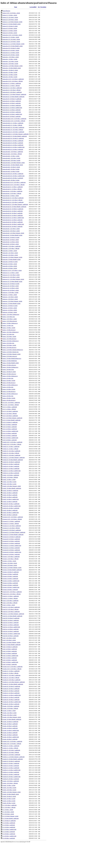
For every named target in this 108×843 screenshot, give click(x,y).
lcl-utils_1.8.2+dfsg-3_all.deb (9, 787)
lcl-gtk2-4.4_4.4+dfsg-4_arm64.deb (11, 473)
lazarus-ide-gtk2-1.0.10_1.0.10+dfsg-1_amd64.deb (14, 118)
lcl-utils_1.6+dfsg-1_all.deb (9, 785)
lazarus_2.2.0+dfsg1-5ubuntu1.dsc (11, 352)
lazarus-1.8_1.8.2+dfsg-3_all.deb (10, 17)
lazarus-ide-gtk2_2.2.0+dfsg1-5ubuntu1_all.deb (14, 162)
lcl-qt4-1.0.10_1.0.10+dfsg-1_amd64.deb (12, 591)
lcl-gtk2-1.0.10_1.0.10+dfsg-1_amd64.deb (12, 442)
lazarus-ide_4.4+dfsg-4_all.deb (10, 266)
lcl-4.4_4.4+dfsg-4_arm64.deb (10, 433)
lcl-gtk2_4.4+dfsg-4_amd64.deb (10, 497)
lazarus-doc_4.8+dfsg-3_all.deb (10, 76)
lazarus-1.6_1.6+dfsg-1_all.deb (10, 15)
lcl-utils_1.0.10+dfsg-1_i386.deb (10, 783)
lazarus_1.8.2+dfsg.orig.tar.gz (9, 338)
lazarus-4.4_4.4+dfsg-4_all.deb (10, 30)
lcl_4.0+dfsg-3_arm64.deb (9, 825)
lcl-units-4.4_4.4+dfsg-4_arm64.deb (11, 697)
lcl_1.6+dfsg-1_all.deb (8, 809)
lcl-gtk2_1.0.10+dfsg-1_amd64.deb (11, 475)
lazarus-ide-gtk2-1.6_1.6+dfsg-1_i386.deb (12, 125)
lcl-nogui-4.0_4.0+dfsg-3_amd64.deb (11, 539)
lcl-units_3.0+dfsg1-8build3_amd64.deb (12, 719)
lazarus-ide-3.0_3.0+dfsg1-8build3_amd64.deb (13, 96)
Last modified (33, 7)
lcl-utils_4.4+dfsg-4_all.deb (9, 800)
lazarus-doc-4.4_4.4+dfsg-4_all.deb (11, 52)
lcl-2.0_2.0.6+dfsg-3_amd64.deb (10, 415)
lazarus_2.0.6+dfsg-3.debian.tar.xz (11, 341)
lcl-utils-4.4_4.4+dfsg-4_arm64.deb (11, 772)
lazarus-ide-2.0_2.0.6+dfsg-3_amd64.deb (12, 92)
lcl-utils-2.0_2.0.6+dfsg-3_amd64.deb (11, 754)
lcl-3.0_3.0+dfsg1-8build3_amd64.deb (11, 420)
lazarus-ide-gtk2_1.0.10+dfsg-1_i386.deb (12, 153)
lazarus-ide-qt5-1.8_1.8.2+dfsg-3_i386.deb (12, 200)
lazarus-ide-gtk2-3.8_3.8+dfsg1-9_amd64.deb (13, 138)
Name (15, 7)
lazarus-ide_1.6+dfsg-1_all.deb (10, 250)
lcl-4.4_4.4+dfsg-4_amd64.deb (10, 429)
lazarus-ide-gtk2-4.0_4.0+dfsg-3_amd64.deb (13, 140)
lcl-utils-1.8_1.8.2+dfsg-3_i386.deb (11, 752)
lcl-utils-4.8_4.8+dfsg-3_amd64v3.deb (11, 776)
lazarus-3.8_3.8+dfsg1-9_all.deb (10, 26)
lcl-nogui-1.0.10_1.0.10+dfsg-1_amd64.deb (13, 517)
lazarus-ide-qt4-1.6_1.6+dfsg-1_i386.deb (12, 189)
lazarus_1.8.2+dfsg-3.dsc (8, 334)
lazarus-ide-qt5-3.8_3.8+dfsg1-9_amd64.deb (13, 209)
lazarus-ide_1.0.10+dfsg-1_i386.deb (11, 248)
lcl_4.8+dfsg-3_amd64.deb (9, 833)
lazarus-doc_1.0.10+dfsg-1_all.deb (11, 57)
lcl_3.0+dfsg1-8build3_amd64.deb (11, 818)
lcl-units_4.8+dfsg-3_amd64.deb (10, 734)
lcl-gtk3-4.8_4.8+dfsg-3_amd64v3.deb (11, 506)
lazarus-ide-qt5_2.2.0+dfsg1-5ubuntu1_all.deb (13, 233)
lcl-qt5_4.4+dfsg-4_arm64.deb (10, 657)
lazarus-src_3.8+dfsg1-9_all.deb (10, 305)
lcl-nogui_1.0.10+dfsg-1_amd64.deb (11, 556)
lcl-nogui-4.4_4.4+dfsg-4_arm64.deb (11, 547)
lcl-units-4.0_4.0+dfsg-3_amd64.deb (11, 688)
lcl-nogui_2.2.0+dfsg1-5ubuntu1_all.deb (12, 567)
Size (39, 7)
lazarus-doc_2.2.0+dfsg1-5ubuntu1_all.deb (12, 65)
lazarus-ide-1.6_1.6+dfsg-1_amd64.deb (12, 83)
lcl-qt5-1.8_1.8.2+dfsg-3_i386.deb (11, 609)
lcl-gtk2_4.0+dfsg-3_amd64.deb (10, 492)
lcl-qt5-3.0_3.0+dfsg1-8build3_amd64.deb (12, 616)
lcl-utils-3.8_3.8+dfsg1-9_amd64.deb (11, 761)
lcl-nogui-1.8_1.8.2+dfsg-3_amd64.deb (12, 525)
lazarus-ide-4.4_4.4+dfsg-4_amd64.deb (12, 105)
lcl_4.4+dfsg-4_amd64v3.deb (9, 829)
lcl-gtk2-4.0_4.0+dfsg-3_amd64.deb (11, 464)
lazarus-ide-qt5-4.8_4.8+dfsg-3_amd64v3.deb (13, 224)
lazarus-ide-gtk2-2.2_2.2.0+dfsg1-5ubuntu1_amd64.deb (16, 134)
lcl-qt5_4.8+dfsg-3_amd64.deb (10, 660)
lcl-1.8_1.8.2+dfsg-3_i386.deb (10, 413)
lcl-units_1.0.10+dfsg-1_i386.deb (10, 708)
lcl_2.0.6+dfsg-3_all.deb (8, 814)
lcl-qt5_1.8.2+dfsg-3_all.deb (9, 638)
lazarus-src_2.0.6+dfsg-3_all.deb (10, 299)
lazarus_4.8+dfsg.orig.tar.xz (9, 400)
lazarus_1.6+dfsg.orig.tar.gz (9, 330)
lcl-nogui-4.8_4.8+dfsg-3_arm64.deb (11, 554)
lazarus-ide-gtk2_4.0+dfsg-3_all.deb (11, 169)
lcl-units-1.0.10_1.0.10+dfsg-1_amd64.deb (12, 666)
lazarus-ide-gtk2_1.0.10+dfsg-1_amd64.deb (13, 151)
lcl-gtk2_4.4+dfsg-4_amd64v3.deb (11, 499)
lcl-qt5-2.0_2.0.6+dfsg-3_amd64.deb (11, 611)
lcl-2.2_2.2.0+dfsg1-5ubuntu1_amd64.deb (12, 418)
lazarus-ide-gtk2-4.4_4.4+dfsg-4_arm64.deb (13, 149)
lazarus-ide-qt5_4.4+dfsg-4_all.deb (11, 242)
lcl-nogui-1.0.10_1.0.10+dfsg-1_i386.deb (12, 519)
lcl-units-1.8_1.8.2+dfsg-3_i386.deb (11, 677)
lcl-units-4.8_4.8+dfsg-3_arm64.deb (11, 704)
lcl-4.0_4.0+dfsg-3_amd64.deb (10, 424)
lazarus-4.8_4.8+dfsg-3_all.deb (10, 32)
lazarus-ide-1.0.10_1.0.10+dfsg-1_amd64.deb (13, 79)
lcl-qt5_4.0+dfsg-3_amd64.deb (10, 649)
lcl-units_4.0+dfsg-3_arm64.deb (10, 726)
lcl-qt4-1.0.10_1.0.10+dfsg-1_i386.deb (12, 594)
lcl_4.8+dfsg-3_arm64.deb (9, 838)
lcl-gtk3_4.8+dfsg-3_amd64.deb (10, 510)
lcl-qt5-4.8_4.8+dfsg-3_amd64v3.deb (11, 633)
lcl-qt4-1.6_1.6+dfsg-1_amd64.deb (11, 596)
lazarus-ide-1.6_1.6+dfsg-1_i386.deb (11, 85)
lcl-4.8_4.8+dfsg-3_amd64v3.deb (10, 437)
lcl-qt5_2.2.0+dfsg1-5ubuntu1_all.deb (11, 642)
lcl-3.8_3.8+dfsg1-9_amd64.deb (10, 422)
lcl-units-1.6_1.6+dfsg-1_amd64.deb (11, 671)
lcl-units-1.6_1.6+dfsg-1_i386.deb (10, 673)
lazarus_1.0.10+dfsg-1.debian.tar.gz (11, 314)
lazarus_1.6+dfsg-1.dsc (8, 325)
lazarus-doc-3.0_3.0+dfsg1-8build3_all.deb (13, 46)
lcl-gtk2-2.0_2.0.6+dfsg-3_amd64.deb (11, 455)
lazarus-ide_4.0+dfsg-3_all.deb (10, 264)
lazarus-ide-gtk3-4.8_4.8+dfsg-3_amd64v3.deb (13, 175)
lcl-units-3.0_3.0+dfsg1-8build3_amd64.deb (13, 684)
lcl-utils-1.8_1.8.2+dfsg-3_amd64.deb (11, 750)
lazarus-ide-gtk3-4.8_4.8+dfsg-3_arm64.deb (13, 178)
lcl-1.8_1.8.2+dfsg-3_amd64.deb (10, 411)
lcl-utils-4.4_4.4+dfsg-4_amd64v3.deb (11, 770)
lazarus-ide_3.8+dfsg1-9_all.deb (10, 261)
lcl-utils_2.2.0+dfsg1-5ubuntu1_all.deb (12, 792)
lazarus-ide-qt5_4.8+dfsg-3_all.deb (11, 244)
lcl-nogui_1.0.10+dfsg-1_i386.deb (10, 558)
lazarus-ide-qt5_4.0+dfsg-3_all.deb (11, 239)
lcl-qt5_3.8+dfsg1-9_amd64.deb (10, 646)
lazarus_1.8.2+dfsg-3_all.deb (9, 336)
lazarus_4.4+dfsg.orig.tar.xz (9, 391)
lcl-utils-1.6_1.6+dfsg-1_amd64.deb (11, 745)
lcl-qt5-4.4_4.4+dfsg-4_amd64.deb (11, 624)
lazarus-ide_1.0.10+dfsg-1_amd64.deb (11, 246)
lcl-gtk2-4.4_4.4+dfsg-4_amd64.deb (11, 468)
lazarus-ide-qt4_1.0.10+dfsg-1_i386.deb (12, 193)
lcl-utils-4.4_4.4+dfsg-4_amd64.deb (11, 767)
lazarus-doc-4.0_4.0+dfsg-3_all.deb (11, 50)
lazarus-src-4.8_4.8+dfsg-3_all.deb (11, 290)
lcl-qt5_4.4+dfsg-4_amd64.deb (10, 653)
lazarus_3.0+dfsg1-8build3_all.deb (11, 363)
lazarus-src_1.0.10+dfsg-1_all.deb (10, 292)
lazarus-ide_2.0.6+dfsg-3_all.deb (10, 255)
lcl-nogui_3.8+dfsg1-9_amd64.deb (11, 572)
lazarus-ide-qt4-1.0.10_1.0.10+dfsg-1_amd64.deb (14, 182)
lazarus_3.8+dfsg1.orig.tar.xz (9, 374)
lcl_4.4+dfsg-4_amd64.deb (9, 827)
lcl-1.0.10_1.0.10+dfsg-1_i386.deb (11, 404)
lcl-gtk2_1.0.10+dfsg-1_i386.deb (10, 477)
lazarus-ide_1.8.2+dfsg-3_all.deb (10, 253)
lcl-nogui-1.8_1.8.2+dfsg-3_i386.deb (11, 528)
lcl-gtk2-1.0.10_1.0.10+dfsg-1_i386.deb (12, 444)
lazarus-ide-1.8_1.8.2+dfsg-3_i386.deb (12, 90)
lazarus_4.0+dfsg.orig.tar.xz (9, 382)
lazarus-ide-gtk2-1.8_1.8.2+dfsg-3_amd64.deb (13, 127)
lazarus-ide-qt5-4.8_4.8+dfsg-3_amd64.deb (13, 222)
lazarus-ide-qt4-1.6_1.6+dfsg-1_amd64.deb (13, 186)
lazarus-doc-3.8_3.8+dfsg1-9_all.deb (11, 48)
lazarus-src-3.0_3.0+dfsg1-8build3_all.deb (12, 281)
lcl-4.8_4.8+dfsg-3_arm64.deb (10, 440)
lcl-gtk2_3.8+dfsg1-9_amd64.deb (10, 490)
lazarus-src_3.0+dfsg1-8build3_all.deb (11, 303)
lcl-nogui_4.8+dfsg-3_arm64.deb (10, 589)
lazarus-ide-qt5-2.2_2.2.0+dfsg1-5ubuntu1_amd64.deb (15, 204)
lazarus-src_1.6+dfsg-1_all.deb (10, 294)
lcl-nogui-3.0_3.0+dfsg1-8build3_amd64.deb (13, 534)
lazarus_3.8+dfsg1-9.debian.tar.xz (10, 367)
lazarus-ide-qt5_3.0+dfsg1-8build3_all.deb (12, 235)
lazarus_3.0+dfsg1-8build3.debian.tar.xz (12, 358)
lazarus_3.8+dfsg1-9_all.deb (9, 371)
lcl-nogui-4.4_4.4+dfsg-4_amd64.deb (11, 543)
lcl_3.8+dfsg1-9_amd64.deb (9, 820)
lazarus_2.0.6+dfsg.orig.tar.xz (9, 347)
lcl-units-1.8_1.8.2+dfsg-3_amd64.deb (11, 675)
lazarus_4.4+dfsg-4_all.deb (9, 389)
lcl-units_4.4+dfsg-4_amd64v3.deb (11, 730)
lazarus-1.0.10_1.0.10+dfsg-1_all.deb (11, 13)
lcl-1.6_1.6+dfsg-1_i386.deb (9, 409)
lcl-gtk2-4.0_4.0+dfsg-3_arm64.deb (11, 466)
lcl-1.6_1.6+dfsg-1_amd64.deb (10, 407)
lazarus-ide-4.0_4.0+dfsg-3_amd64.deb (12, 101)
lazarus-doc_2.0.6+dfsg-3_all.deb (10, 63)
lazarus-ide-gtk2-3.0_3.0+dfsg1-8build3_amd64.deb (15, 136)
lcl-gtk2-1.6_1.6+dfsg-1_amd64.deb (11, 446)
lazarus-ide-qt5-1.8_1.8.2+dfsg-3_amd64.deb (13, 197)
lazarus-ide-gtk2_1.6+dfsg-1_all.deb (11, 156)
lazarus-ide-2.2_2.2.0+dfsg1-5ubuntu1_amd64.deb (14, 94)
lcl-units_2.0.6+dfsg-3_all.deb (9, 715)
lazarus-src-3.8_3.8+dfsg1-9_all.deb (11, 283)
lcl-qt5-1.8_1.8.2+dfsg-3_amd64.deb (11, 607)
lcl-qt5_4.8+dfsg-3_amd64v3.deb (10, 662)
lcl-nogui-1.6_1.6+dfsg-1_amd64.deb (11, 521)
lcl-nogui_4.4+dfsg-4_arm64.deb (10, 583)
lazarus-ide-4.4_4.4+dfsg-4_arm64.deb (12, 109)
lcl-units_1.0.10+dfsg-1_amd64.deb (11, 706)
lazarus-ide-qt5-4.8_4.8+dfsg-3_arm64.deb (12, 226)
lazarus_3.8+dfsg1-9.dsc (8, 369)
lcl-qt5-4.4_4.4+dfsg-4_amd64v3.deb (11, 627)
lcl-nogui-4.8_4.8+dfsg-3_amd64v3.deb (12, 552)
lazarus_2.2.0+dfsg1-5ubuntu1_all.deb (11, 354)
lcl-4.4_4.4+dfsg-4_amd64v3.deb (10, 431)
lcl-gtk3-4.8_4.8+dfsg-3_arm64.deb (11, 508)
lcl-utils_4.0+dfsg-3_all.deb (9, 798)
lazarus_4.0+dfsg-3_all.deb (9, 380)
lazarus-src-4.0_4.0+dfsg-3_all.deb (11, 286)
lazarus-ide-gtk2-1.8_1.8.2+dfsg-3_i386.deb (13, 129)
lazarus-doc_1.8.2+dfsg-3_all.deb (10, 61)
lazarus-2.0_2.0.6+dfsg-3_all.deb (10, 19)
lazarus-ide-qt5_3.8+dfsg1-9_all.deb (11, 237)
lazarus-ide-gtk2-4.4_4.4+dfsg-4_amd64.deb (13, 145)
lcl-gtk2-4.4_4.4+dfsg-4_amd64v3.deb (11, 470)
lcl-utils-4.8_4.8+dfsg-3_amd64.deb (11, 774)
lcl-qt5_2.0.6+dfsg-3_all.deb (9, 640)
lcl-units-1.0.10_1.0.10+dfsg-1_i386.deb (12, 668)
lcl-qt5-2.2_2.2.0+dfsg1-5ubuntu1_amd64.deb (13, 613)
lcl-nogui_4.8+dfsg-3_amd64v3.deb (11, 587)
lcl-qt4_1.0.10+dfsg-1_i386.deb (10, 602)
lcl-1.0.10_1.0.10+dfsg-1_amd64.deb (11, 402)
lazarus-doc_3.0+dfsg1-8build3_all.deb (12, 68)
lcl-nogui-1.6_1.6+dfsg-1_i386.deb (11, 523)
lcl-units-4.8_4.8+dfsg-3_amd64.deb (11, 699)
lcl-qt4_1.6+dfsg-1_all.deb (9, 605)
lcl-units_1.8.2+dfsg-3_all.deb (9, 712)
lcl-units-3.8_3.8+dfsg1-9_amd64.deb (11, 686)
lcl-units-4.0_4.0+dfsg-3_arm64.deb (11, 690)
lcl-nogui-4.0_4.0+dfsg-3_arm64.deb (11, 541)
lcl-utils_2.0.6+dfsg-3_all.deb (9, 789)
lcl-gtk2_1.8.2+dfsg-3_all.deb (9, 481)
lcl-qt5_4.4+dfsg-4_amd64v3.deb (10, 655)
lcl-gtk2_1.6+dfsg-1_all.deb (9, 479)
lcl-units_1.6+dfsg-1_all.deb (9, 710)
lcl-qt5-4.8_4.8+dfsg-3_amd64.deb (11, 631)
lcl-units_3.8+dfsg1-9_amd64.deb (10, 721)
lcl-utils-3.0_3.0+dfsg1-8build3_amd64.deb (13, 759)
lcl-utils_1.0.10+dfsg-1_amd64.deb (11, 781)
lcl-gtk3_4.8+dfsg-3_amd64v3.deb (11, 512)
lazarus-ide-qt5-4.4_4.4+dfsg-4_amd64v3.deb (13, 217)
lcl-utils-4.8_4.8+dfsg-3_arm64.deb (11, 778)
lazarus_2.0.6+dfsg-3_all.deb (9, 345)
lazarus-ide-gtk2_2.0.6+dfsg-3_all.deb (11, 160)
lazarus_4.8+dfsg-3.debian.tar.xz (10, 393)
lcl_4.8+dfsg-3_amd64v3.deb (9, 836)
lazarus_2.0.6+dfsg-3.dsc (8, 343)
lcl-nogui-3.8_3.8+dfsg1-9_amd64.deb (11, 536)
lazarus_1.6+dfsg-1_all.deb (9, 327)
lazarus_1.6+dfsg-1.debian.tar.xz (10, 323)
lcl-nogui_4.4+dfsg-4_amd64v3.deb (11, 580)
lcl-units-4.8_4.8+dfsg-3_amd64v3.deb (12, 701)
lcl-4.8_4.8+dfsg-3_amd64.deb (10, 435)
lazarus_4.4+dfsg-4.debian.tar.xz (10, 385)
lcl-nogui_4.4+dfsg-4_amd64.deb (10, 578)
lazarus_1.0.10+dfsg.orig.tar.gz (10, 321)
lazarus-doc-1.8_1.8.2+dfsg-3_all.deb (11, 39)
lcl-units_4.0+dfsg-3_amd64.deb (10, 723)
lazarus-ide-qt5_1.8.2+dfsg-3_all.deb (11, 228)
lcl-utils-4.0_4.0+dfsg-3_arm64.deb (11, 765)
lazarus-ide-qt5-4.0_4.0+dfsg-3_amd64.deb (13, 211)
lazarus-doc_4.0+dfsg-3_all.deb (10, 72)
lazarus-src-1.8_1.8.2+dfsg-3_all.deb (11, 275)
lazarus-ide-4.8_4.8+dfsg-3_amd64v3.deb (12, 114)
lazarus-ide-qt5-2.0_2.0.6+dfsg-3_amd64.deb (13, 202)
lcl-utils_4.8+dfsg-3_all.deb (9, 803)
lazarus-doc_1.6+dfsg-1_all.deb (10, 59)
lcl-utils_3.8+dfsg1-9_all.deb (9, 796)
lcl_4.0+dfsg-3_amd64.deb (9, 822)
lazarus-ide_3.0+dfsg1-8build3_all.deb (11, 259)
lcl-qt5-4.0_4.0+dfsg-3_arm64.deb (11, 622)
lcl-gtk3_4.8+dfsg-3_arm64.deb (10, 514)
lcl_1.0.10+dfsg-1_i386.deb (9, 807)
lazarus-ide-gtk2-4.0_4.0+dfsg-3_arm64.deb (13, 142)
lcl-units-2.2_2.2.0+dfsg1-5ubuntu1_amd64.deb (14, 682)
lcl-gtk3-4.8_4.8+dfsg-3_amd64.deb (11, 503)
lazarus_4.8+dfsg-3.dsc (8, 396)
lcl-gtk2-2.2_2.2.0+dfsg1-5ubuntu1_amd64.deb (14, 457)
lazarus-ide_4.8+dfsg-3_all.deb (10, 268)
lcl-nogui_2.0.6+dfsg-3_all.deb (10, 565)
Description (43, 7)
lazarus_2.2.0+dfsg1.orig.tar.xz (10, 356)
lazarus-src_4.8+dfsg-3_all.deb (10, 312)
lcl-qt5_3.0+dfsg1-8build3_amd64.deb (11, 644)
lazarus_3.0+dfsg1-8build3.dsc (10, 360)
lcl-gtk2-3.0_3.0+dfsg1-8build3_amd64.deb (13, 459)
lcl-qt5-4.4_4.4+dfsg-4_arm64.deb (11, 629)
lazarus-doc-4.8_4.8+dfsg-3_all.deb (11, 54)
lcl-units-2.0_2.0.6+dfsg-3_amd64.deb (11, 679)
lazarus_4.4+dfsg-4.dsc (8, 387)
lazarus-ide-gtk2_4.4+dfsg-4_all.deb (11, 171)
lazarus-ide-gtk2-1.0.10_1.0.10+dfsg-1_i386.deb (14, 120)
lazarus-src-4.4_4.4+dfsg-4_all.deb (11, 288)
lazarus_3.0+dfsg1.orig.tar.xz (9, 365)
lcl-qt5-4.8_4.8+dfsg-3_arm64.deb (11, 635)
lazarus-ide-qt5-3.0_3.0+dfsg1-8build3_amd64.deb (14, 206)
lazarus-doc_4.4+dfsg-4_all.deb (10, 74)
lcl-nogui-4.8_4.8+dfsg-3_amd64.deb (11, 550)
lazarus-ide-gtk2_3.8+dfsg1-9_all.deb (11, 167)
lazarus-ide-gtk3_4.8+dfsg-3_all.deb (11, 180)
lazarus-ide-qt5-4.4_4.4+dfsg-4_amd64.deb (13, 215)
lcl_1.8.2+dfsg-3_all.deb (8, 811)
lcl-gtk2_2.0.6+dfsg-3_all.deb (9, 484)
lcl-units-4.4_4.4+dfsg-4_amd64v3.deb (12, 695)
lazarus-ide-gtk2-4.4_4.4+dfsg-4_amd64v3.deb (13, 147)
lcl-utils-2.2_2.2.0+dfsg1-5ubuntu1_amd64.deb (13, 756)
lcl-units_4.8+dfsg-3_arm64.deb (10, 739)
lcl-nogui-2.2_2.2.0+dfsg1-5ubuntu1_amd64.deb (14, 532)
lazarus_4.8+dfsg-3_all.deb (9, 398)
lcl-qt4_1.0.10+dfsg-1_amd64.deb (10, 600)
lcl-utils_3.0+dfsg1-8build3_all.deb (11, 794)
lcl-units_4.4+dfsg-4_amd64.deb (10, 728)
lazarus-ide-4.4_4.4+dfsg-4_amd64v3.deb (12, 107)
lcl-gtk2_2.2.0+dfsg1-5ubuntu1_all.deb (12, 486)
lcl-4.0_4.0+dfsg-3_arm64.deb (10, 426)
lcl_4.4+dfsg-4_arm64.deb (9, 831)
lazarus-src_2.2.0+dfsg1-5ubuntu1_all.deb (12, 301)
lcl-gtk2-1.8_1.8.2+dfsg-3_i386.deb (11, 453)
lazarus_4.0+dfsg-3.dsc (8, 378)
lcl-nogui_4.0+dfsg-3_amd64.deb (10, 574)
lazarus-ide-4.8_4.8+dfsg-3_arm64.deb (12, 116)
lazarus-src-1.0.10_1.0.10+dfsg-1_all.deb (12, 270)
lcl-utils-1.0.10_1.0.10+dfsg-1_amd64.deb (12, 741)
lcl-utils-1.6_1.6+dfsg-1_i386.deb (10, 748)
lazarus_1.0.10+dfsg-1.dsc (9, 316)
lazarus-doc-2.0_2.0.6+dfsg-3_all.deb (11, 41)
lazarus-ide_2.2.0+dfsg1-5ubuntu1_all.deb (12, 257)
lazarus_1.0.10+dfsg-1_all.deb (10, 319)
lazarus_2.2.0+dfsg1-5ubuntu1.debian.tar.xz (13, 349)
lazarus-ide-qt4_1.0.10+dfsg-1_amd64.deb (12, 191)
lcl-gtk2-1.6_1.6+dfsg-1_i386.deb (10, 448)
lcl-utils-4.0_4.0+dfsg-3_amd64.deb (11, 763)
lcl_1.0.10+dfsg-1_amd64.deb (10, 805)
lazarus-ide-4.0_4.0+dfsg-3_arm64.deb (12, 103)
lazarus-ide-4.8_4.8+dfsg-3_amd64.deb (12, 112)
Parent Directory (6, 10)
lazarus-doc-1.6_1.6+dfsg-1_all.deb (11, 37)
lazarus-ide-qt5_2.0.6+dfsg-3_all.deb (11, 231)
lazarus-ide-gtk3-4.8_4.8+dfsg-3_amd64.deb (13, 173)
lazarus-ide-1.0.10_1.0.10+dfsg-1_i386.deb (13, 81)
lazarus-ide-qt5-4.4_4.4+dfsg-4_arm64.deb (12, 220)
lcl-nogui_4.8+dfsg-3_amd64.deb (10, 585)
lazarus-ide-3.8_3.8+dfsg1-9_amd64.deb (12, 98)
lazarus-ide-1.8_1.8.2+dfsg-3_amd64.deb (12, 87)
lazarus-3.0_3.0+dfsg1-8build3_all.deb (11, 24)
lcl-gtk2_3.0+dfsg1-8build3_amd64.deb (12, 488)
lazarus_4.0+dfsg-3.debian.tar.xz (10, 376)
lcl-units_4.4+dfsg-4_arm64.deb (10, 732)
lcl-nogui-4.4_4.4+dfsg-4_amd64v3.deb (12, 545)
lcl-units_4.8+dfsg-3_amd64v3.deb (11, 737)
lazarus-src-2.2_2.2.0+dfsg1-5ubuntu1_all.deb (13, 279)
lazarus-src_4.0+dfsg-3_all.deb (10, 308)
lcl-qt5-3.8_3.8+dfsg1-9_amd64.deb (11, 618)
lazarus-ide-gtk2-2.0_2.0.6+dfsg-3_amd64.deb (13, 131)
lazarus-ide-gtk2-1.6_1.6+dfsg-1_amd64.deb (13, 123)
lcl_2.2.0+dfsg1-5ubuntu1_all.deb (10, 816)
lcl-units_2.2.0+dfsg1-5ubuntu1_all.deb (12, 717)
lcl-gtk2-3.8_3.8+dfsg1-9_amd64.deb (11, 462)
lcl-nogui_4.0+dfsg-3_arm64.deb (10, 576)
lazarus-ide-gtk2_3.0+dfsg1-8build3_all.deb (13, 164)
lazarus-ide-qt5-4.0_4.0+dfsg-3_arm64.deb (12, 213)
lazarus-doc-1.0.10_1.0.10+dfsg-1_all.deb (12, 35)
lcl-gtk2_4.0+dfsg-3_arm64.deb (10, 495)
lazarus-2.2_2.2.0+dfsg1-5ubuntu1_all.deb (12, 21)
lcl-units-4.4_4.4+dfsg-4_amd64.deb (11, 693)
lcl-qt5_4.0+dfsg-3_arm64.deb (10, 651)
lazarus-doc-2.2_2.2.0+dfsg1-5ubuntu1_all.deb (13, 43)
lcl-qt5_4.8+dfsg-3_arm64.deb (10, 664)
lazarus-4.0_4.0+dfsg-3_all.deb (10, 28)
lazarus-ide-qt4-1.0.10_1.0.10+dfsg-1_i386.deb (13, 184)
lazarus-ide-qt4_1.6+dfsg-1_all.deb (11, 195)
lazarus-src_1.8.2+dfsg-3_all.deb (10, 297)
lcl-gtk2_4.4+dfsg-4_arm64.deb (10, 501)
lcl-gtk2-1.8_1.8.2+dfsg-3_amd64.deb (11, 451)
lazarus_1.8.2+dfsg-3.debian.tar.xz (11, 332)
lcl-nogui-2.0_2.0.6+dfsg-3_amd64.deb (12, 530)
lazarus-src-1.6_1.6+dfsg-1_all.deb (11, 272)
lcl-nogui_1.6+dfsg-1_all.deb (9, 561)
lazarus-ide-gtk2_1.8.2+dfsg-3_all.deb (11, 158)
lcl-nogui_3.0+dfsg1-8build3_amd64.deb (12, 569)
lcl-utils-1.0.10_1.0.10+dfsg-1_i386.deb (12, 743)
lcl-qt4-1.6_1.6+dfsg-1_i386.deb (10, 598)
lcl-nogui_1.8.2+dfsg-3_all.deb (10, 563)
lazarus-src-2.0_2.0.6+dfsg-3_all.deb (11, 277)
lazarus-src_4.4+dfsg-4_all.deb (10, 310)
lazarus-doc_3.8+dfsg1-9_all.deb (10, 70)
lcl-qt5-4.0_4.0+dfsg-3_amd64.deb (11, 620)
